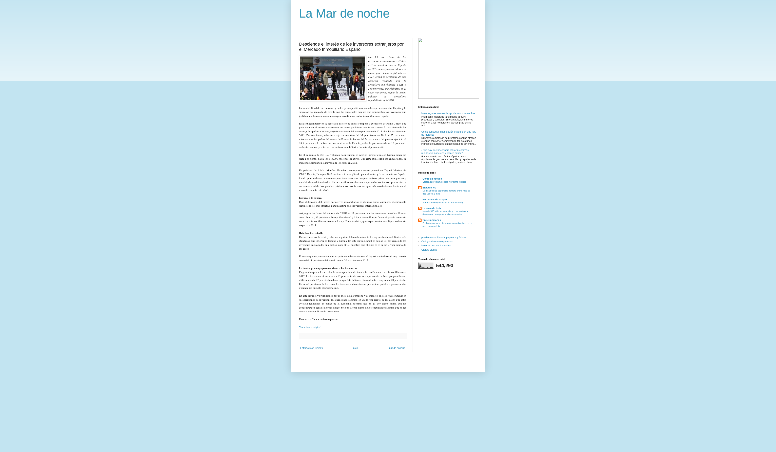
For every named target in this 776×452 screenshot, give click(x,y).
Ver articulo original (310, 327)
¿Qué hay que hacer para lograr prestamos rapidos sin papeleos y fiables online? (445, 151)
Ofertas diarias (429, 249)
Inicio (355, 348)
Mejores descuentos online (436, 245)
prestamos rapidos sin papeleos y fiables (443, 237)
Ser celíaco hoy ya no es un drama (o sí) (443, 202)
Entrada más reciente (312, 348)
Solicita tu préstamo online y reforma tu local (444, 182)
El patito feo (429, 187)
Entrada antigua (396, 348)
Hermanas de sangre (435, 199)
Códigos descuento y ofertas (437, 241)
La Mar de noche (344, 13)
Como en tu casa (432, 178)
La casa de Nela (432, 208)
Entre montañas (432, 220)
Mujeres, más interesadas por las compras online (448, 113)
